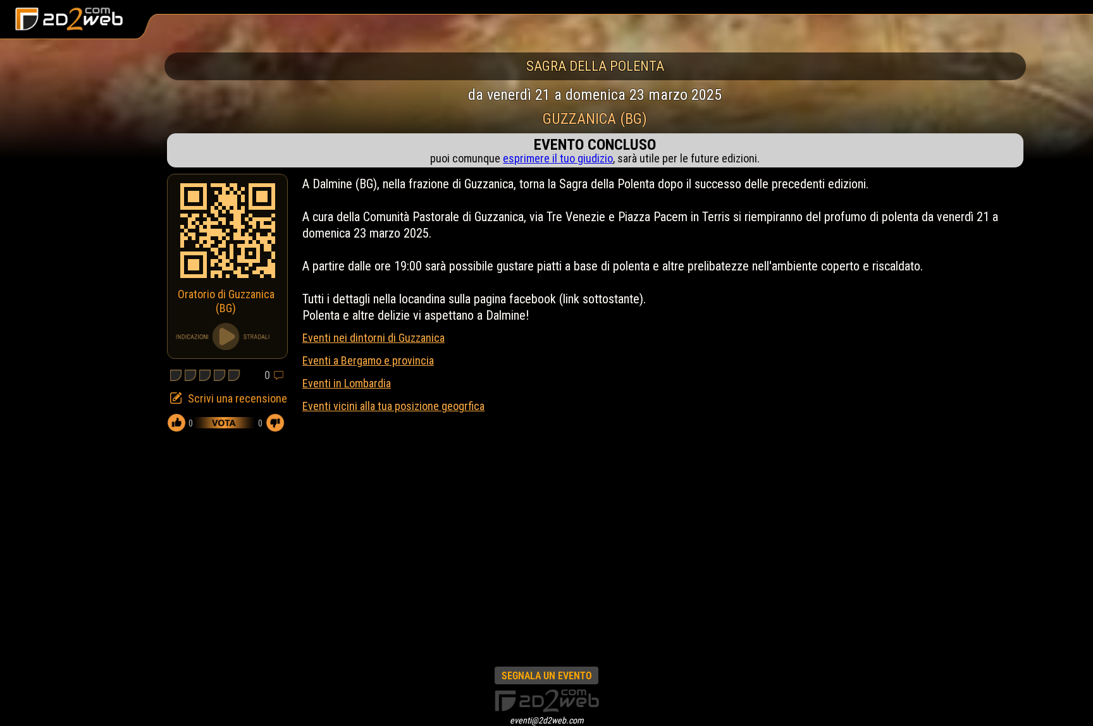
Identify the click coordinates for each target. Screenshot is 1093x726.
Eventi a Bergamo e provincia (368, 360)
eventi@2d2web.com (547, 720)
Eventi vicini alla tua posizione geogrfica (393, 406)
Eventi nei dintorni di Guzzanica (373, 337)
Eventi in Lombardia (346, 383)
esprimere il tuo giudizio (558, 158)
